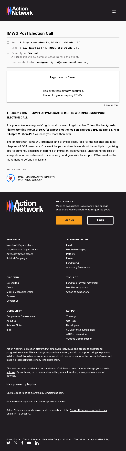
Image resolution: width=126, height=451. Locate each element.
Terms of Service (31, 439)
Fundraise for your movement (82, 282)
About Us (11, 320)
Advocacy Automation (78, 267)
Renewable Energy (51, 439)
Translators (79, 439)
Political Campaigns (17, 258)
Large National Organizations (22, 249)
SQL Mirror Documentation (80, 329)
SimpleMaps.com (54, 392)
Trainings (71, 316)
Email (69, 245)
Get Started (13, 282)
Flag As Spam (112, 105)
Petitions (70, 254)
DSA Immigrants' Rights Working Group (36, 178)
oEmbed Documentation (79, 338)
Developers (72, 325)
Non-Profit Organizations (20, 245)
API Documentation (76, 334)
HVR (64, 401)
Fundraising (72, 262)
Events (70, 258)
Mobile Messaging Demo (20, 291)
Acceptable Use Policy (99, 439)
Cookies (67, 439)
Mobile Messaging (76, 249)
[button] (114, 12)
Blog (9, 329)
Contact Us (12, 300)
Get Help (71, 320)
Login (100, 219)
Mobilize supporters (77, 287)
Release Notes (14, 325)
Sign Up (69, 219)
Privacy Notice (14, 439)
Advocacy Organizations (20, 254)
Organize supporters (77, 291)
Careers (11, 296)
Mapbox (31, 384)
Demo (10, 287)
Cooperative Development (21, 316)
